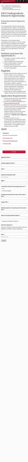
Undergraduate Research (8, 8)
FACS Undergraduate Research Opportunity (11, 9)
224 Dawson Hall (8, 138)
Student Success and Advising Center (12, 5)
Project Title (4, 202)
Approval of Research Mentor (10, 221)
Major (2, 180)
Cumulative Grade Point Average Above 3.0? (13, 186)
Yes (3, 188)
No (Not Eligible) (6, 191)
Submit (3, 240)
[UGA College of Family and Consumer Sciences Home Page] (8, 1)
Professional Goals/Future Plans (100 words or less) (13, 195)
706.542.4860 (7, 143)
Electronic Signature (6, 225)
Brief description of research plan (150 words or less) (14, 208)
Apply (14, 152)
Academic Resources (7, 6)
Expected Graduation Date (8, 174)
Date (2, 234)
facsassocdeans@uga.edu (11, 103)
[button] (23, 1)
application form (17, 100)
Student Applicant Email (7, 163)
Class (2, 169)
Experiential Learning (16, 6)
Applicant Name (5, 157)
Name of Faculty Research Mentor (10, 215)
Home (2, 5)
